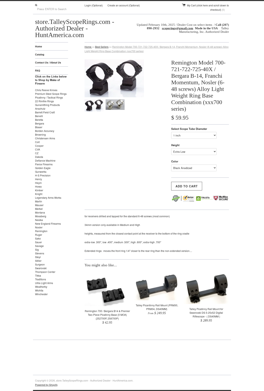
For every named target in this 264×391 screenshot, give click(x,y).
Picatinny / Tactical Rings (49, 97)
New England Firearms (48, 223)
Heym (38, 182)
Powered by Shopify (46, 384)
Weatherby (41, 286)
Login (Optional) (94, 5)
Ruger (38, 234)
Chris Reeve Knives (46, 90)
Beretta (39, 119)
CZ (36, 153)
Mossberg (40, 216)
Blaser (38, 127)
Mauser (39, 205)
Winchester (41, 294)
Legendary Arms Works (48, 197)
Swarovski (41, 268)
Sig (37, 249)
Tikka (38, 275)
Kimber (39, 190)
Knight (38, 194)
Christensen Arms (45, 138)
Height (175, 145)
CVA (37, 149)
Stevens (39, 253)
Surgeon (40, 264)
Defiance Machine (45, 160)
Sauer (38, 242)
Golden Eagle (43, 168)
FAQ (37, 70)
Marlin (38, 201)
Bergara (39, 123)
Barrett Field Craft (45, 112)
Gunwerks (40, 171)
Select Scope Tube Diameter (189, 129)
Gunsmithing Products (47, 105)
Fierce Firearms (44, 164)
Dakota (39, 157)
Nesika (39, 220)
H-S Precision (43, 175)
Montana (40, 212)
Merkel (39, 208)
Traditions (40, 279)
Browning (40, 134)
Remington (41, 231)
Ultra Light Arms (44, 283)
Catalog (39, 54)
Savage (39, 246)
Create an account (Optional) (123, 5)
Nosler (38, 227)
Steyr (38, 257)
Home (38, 46)
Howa (38, 186)
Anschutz (40, 108)
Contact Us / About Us (48, 62)
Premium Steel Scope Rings (51, 93)
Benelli (39, 116)
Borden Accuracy (44, 131)
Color (174, 161)
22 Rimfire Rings (44, 101)
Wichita (39, 290)
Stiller (38, 260)
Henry (38, 179)
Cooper (39, 145)
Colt (37, 142)
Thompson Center (45, 272)
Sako (38, 238)
